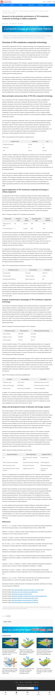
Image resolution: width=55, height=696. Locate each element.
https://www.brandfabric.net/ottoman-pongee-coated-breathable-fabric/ (29, 596)
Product (12, 5)
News (20, 5)
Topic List (21, 682)
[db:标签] (8, 616)
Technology (40, 5)
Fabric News (15, 11)
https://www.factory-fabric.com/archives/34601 (17, 608)
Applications (31, 5)
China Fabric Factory (6, 11)
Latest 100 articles (28, 682)
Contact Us (36, 682)
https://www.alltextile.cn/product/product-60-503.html (25, 602)
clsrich (6, 23)
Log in (44, 1)
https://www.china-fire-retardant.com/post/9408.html (25, 592)
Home (2, 5)
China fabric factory (24, 684)
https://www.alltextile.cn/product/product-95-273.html (25, 598)
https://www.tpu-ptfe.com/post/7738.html (22, 594)
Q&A (48, 5)
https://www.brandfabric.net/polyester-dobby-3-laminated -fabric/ (28, 589)
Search (36, 688)
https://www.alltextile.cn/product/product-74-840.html (25, 600)
